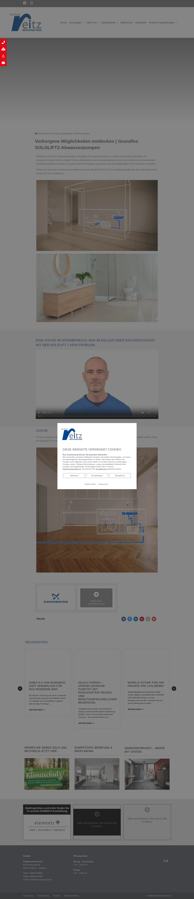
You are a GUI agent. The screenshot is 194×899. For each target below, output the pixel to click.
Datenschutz (90, 484)
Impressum (103, 484)
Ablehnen (74, 475)
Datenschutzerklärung (72, 469)
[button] (3, 42)
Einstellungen (97, 476)
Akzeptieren (120, 476)
